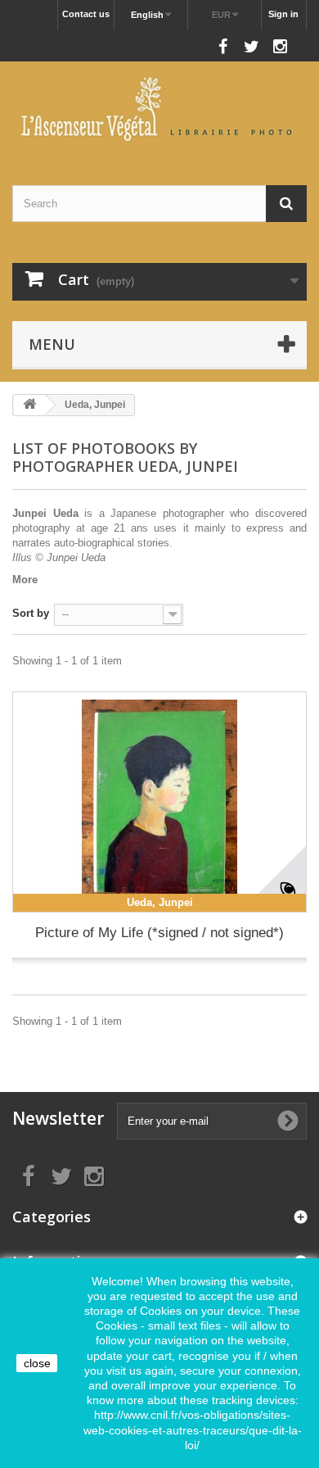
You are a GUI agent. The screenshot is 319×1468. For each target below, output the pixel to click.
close (37, 1363)
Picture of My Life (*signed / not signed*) (159, 932)
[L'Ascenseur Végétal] (159, 109)
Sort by (30, 613)
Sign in (283, 14)
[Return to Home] (29, 405)
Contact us (86, 14)
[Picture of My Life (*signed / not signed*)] (159, 802)
